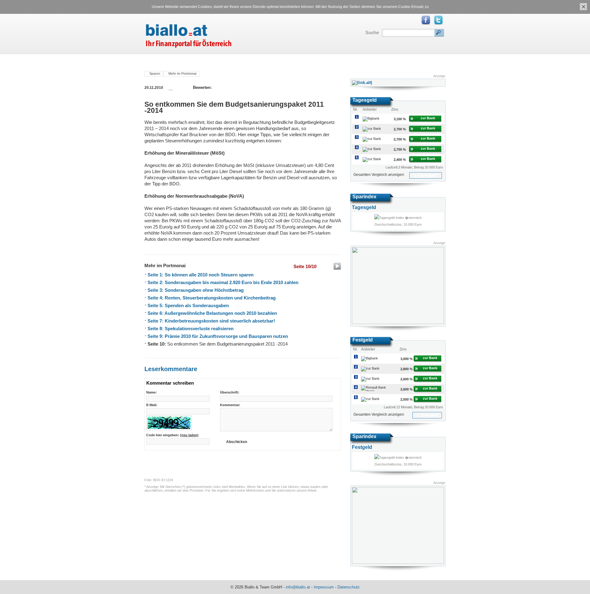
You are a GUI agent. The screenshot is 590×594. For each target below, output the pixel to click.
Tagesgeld (427, 175)
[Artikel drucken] (220, 87)
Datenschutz (348, 587)
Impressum (324, 587)
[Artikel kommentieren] (234, 87)
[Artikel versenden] (227, 87)
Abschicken (236, 442)
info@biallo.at (298, 587)
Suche (372, 32)
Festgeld (429, 415)
